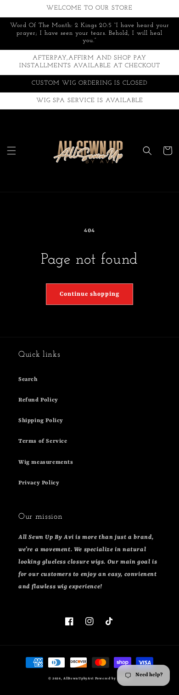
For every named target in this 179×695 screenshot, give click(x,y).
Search (28, 379)
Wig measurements (45, 462)
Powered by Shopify (113, 678)
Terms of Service (42, 441)
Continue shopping (89, 294)
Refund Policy (38, 400)
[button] (11, 151)
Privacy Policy (38, 483)
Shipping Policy (40, 421)
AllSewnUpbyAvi (79, 678)
